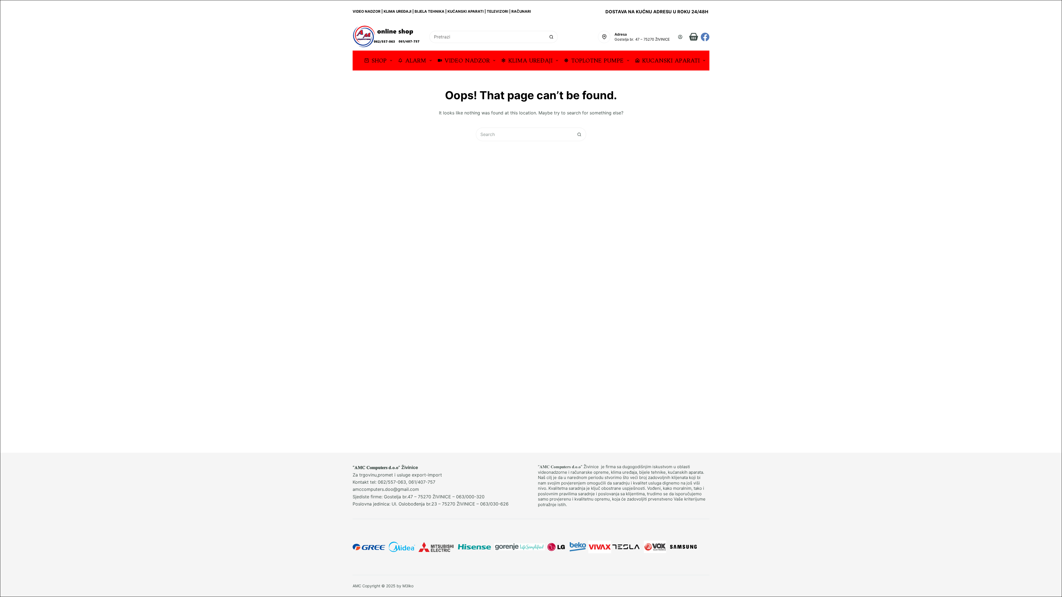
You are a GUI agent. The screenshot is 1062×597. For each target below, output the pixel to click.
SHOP (379, 60)
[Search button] (551, 37)
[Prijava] (680, 37)
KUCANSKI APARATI (671, 60)
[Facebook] (705, 37)
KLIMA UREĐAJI (530, 60)
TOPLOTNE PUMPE (597, 60)
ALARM (415, 60)
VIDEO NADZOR (467, 60)
